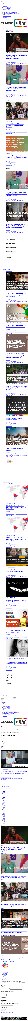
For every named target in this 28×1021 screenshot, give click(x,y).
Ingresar (2, 1009)
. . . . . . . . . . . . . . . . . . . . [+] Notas (10, 680)
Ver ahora (8, 60)
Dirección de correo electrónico (8, 991)
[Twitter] (16, 261)
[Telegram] (16, 266)
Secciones (5, 28)
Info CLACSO (9, 271)
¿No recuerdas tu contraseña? (7, 1012)
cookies (7, 1017)
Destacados (8, 30)
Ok (18, 1019)
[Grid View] (3, 738)
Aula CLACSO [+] (10, 243)
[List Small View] (3, 744)
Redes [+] (8, 168)
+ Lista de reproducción (11, 62)
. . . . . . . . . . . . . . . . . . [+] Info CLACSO (9, 466)
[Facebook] (16, 259)
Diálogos (10, 121)
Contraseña (3, 995)
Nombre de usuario (5, 988)
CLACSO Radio (9, 483)
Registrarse (3, 997)
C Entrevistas (5, 769)
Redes (9, 84)
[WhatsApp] (16, 264)
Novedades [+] (9, 31)
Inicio (2, 732)
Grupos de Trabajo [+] (11, 239)
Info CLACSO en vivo (20, 291)
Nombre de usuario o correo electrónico (9, 1003)
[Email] (16, 268)
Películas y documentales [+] (12, 247)
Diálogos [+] (8, 100)
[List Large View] (3, 741)
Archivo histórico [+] (10, 251)
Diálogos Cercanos (12, 52)
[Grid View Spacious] (3, 740)
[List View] (3, 742)
